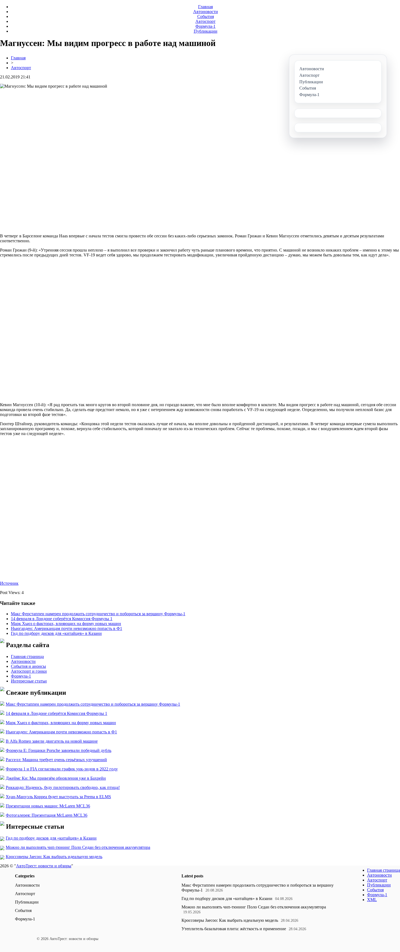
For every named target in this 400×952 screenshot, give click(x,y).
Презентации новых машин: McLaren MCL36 (48, 806)
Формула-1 (205, 26)
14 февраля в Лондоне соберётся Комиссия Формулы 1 (61, 618)
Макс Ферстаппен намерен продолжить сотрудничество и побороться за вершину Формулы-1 (98, 613)
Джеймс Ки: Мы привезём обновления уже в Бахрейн (56, 778)
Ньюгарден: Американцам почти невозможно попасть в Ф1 (66, 628)
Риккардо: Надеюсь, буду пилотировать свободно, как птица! (63, 787)
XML (372, 899)
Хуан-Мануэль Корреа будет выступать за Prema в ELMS (58, 796)
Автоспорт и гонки (29, 671)
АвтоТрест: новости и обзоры (43, 866)
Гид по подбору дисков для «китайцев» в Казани (56, 633)
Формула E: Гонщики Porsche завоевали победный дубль (58, 750)
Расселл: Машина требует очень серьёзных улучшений (56, 759)
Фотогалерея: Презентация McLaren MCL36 (46, 815)
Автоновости (205, 11)
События (205, 16)
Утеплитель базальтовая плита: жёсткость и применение (233, 928)
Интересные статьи (29, 681)
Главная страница (27, 656)
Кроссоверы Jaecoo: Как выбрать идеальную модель (54, 856)
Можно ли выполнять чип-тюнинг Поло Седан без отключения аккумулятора (78, 847)
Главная (205, 6)
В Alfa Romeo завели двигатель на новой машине (52, 741)
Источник (9, 583)
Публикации (205, 31)
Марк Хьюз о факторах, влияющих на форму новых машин (66, 623)
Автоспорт (205, 21)
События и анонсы (28, 666)
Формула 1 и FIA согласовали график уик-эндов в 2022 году (62, 769)
